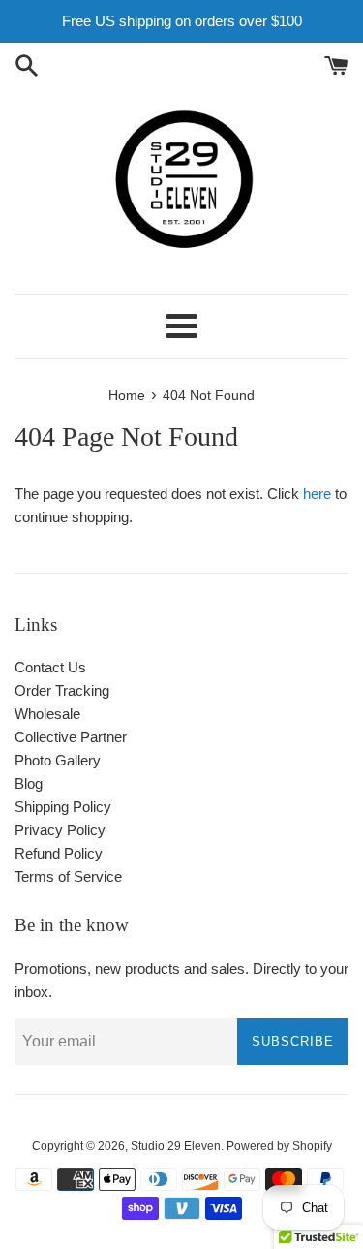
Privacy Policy (60, 830)
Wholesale (47, 713)
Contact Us (50, 667)
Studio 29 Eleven (176, 1146)
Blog (29, 783)
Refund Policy (59, 853)
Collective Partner (71, 737)
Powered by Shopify (279, 1146)
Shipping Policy (63, 806)
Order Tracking (62, 690)
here (317, 493)
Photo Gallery (58, 760)
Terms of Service (68, 876)
